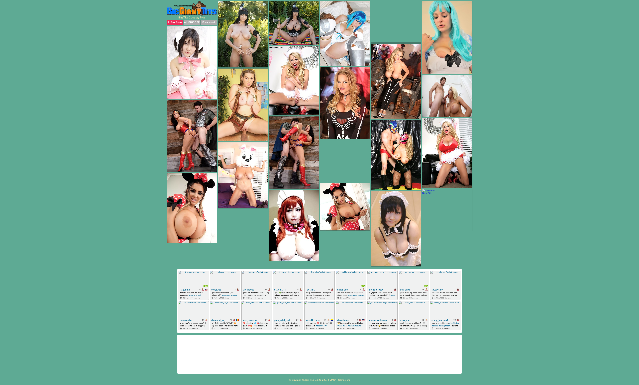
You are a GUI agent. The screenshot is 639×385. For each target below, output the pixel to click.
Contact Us (344, 380)
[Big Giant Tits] (192, 8)
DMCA (332, 380)
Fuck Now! (208, 22)
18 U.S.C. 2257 (319, 380)
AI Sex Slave (175, 22)
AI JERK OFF (192, 22)
